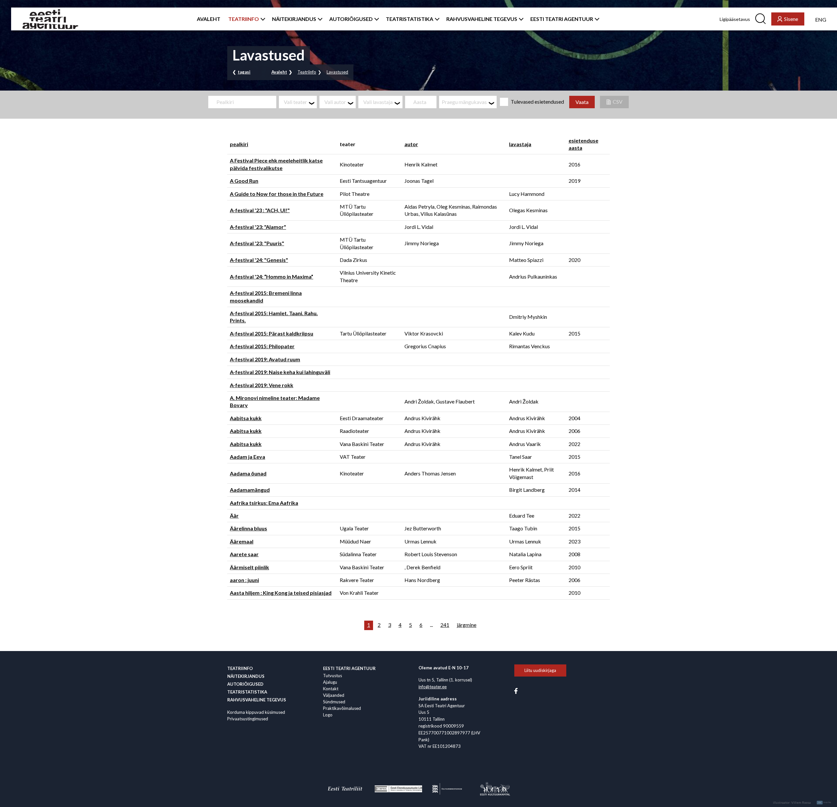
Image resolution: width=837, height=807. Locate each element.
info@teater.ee (432, 686)
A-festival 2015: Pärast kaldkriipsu (271, 333)
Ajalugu (330, 682)
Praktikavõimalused (342, 708)
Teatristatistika (247, 692)
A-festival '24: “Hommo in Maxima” (271, 276)
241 (444, 625)
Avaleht (279, 72)
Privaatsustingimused (247, 718)
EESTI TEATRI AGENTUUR (561, 19)
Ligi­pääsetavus (735, 19)
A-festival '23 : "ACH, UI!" (260, 210)
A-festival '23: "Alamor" (258, 227)
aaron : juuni (244, 580)
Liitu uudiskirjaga (540, 670)
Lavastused (337, 72)
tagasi (244, 72)
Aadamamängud (250, 490)
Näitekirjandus (246, 676)
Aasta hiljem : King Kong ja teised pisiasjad (281, 593)
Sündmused (334, 701)
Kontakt (330, 688)
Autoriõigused (245, 684)
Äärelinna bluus (248, 528)
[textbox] (300, 102)
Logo (328, 714)
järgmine (466, 625)
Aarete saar (244, 554)
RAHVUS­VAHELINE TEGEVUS (481, 19)
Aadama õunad (248, 473)
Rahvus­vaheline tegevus (256, 699)
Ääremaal (241, 541)
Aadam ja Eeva (247, 457)
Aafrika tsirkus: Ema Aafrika (264, 503)
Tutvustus (332, 675)
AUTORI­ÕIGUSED (351, 19)
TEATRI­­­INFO (243, 19)
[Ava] (261, 19)
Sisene (791, 19)
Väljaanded (333, 695)
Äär (234, 515)
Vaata (582, 102)
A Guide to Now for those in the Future (276, 194)
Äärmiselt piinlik (249, 567)
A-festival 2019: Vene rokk (261, 385)
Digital (825, 802)
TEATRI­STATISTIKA (409, 19)
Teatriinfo (307, 72)
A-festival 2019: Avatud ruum (265, 359)
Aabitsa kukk (246, 418)
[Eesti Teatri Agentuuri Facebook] (516, 690)
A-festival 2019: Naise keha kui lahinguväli (280, 372)
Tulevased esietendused (537, 101)
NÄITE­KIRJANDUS (294, 19)
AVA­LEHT (208, 19)
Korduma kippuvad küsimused (256, 712)
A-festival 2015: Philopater (262, 346)
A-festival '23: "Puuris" (257, 243)
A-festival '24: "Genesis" (259, 260)
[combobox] (298, 102)
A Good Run (244, 181)
